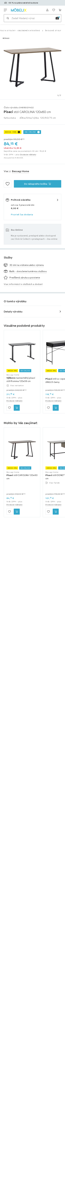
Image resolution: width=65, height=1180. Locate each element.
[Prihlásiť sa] (47, 10)
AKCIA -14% (10, 132)
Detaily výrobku (13, 311)
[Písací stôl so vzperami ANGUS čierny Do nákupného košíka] (56, 408)
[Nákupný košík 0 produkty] (60, 10)
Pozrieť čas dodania (22, 214)
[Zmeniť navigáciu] (5, 10)
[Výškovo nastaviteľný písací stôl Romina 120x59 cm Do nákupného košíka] (17, 408)
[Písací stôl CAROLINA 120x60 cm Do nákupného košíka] (17, 512)
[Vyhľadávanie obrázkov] (57, 18)
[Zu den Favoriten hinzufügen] (7, 184)
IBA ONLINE (30, 132)
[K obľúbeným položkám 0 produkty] (53, 10)
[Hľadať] (8, 18)
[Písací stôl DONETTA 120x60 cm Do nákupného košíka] (56, 512)
